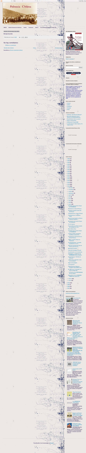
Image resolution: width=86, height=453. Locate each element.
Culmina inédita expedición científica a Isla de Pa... (74, 234)
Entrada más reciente (9, 47)
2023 (68, 164)
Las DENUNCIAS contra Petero (76, 402)
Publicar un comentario (10, 45)
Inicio (34, 47)
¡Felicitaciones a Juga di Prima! (75, 213)
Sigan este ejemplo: (72, 262)
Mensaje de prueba (72, 248)
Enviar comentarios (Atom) (16, 50)
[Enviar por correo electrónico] (22, 37)
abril (69, 202)
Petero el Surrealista (71, 120)
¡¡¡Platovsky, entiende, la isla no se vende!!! (74, 260)
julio (69, 196)
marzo (69, 204)
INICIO (5, 27)
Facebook (31, 27)
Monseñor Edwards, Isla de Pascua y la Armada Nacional (73, 117)
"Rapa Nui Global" (77, 392)
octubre (70, 191)
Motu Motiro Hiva (72, 228)
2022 (68, 166)
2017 (68, 175)
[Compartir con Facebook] (25, 37)
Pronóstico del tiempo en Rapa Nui (48, 27)
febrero (70, 278)
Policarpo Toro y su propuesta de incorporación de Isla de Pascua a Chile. (77, 381)
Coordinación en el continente (75, 252)
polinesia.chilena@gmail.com (72, 293)
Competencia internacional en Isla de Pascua (75, 237)
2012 (68, 184)
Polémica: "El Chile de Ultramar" (74, 114)
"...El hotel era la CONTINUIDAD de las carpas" (75, 273)
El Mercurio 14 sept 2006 (72, 122)
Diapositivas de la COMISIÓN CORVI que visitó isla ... (74, 276)
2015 (68, 178)
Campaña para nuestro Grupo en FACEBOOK (75, 206)
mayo (69, 200)
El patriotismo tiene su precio (74, 119)
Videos (36, 27)
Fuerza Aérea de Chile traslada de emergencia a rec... (75, 226)
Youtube (69, 108)
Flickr (68, 109)
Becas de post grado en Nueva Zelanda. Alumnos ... (75, 219)
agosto (70, 195)
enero (69, 280)
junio (69, 198)
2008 (68, 286)
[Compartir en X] (24, 37)
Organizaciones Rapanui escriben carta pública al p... (75, 267)
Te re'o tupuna (71, 224)
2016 (68, 177)
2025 (68, 160)
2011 (68, 186)
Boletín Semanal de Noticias (15, 27)
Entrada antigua (59, 47)
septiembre (71, 193)
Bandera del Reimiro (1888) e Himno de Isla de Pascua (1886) (77, 414)
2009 (68, 284)
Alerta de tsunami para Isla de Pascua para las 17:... (75, 246)
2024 (68, 162)
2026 (68, 158)
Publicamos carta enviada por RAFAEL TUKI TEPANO (77, 424)
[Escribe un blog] (23, 37)
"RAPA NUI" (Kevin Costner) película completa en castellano (77, 364)
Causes (68, 103)
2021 (68, 167)
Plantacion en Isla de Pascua (74, 208)
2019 (68, 171)
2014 (68, 180)
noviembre (71, 189)
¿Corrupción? (71, 264)
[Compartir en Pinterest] (27, 37)
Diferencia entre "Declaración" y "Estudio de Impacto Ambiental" (77, 322)
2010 (68, 282)
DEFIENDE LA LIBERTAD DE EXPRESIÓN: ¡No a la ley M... (75, 254)
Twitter (25, 27)
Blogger (52, 443)
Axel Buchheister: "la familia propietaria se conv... (74, 243)
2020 (68, 169)
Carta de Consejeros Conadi (74, 250)
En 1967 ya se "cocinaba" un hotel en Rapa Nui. (74, 270)
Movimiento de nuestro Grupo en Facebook (75, 222)
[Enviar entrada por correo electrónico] (19, 37)
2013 (68, 182)
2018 (68, 173)
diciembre (70, 187)
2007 (68, 288)
